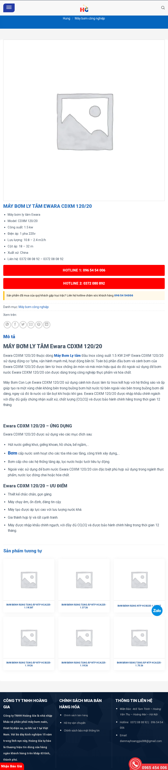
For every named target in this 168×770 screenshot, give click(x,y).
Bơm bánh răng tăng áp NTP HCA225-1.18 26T (28, 606)
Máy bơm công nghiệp (90, 18)
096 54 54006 (123, 295)
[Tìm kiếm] (163, 8)
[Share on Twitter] (23, 324)
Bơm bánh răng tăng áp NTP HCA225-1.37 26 (83, 606)
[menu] (9, 8)
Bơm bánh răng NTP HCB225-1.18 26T (139, 606)
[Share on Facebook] (15, 324)
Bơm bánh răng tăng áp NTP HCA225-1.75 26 (139, 664)
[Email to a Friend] (31, 324)
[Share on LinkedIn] (46, 324)
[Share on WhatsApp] (7, 324)
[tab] (9, 337)
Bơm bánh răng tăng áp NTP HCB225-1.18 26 (28, 664)
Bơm (12, 453)
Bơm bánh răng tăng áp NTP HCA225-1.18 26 (83, 664)
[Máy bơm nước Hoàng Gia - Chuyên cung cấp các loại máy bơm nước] (84, 8)
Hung (66, 18)
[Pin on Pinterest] (38, 324)
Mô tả (9, 336)
